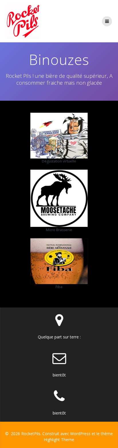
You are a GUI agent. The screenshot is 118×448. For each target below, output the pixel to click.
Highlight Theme (59, 439)
